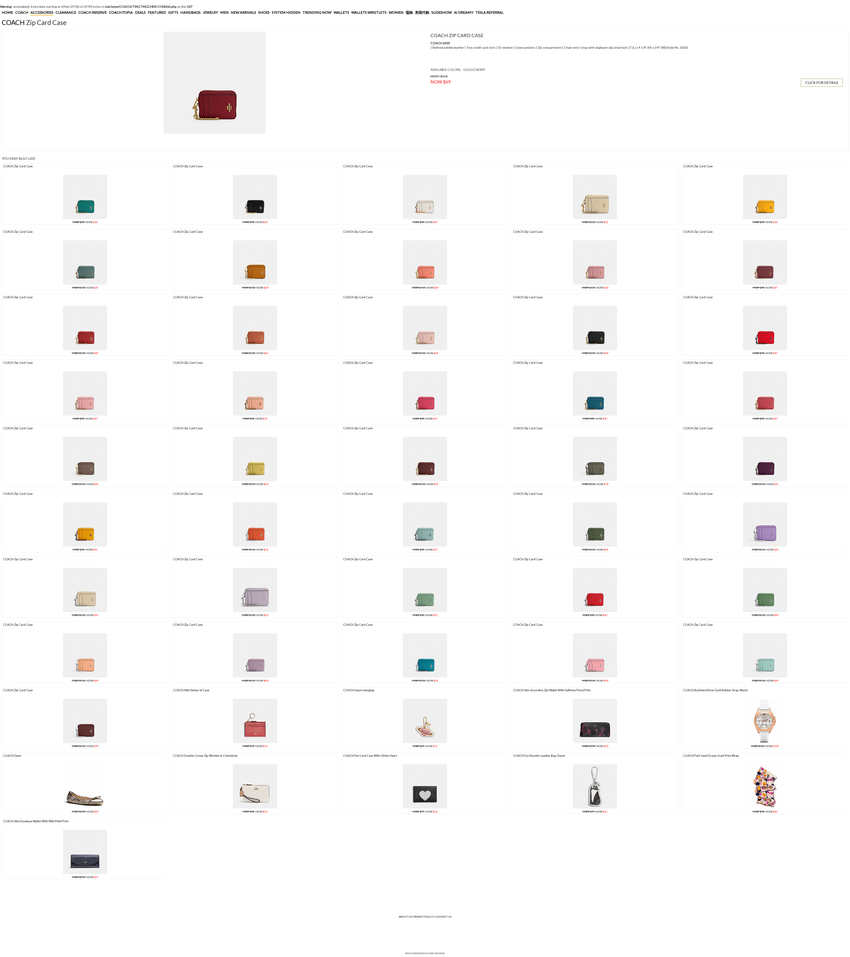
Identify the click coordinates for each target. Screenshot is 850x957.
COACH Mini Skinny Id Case (191, 690)
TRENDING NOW (317, 12)
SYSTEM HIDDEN (286, 12)
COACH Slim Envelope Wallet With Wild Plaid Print (35, 821)
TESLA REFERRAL (489, 12)
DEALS (140, 12)
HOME (7, 12)
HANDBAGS (190, 12)
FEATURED (157, 12)
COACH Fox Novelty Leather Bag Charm (539, 755)
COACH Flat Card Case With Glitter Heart (370, 755)
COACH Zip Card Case (18, 166)
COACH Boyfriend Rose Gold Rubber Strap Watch (715, 690)
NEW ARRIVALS (243, 12)
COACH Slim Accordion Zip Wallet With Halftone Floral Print (552, 690)
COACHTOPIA (121, 12)
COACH (21, 12)
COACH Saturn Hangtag (358, 690)
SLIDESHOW (441, 12)
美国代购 (422, 12)
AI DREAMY (463, 12)
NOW (85, 222)
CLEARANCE (66, 12)
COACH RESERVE (92, 12)
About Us (405, 916)
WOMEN (396, 12)
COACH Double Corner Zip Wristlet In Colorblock (205, 755)
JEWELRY (210, 12)
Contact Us (443, 916)
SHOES (264, 12)
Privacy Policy (423, 916)
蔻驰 (409, 12)
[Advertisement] (85, 142)
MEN (224, 12)
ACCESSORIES (42, 12)
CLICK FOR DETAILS (822, 82)
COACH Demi (12, 755)
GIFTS (173, 12)
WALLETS (341, 12)
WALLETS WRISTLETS (368, 12)
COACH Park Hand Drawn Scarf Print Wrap (711, 755)
